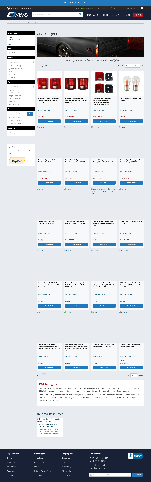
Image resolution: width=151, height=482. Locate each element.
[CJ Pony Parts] (12, 14)
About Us (10, 471)
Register (104, 8)
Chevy (14, 22)
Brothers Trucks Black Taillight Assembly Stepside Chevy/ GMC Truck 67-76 (48, 285)
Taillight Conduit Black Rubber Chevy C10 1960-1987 (130, 345)
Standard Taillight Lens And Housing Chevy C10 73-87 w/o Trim (104, 161)
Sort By (120, 66)
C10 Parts (21, 22)
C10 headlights (130, 397)
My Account (38, 467)
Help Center (66, 462)
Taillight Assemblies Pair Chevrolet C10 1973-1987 (46, 222)
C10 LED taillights (67, 397)
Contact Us (66, 458)
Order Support (39, 454)
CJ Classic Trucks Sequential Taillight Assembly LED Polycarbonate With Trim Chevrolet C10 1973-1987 (102, 101)
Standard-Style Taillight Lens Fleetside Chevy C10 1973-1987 (75, 222)
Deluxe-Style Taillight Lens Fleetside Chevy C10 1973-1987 (75, 161)
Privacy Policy (67, 471)
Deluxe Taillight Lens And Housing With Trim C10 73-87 (49, 161)
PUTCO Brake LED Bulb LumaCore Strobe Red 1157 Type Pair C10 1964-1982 (131, 285)
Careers (10, 475)
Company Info (67, 454)
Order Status (117, 8)
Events (9, 458)
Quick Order (38, 458)
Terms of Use (66, 475)
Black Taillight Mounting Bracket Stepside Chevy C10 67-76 (130, 161)
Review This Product (44, 110)
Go (30, 114)
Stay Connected (13, 454)
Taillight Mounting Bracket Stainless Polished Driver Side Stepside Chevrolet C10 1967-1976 (49, 347)
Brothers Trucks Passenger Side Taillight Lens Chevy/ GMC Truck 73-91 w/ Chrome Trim (76, 285)
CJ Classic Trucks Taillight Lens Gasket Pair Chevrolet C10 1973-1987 (103, 223)
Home (8, 22)
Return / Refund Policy (42, 471)
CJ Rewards (89, 8)
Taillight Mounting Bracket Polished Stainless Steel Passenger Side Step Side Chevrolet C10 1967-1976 (76, 347)
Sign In (97, 8)
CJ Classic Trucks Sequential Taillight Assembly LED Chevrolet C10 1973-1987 (76, 100)
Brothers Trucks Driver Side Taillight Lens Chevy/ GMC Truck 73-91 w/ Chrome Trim (103, 285)
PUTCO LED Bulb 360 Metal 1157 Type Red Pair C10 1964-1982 (103, 345)
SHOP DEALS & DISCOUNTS (75, 3)
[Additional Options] (17, 163)
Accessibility (66, 467)
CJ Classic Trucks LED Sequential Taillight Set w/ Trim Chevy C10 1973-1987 (48, 100)
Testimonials (11, 467)
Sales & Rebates (40, 475)
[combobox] (57, 14)
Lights (28, 22)
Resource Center (13, 462)
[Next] (44, 375)
